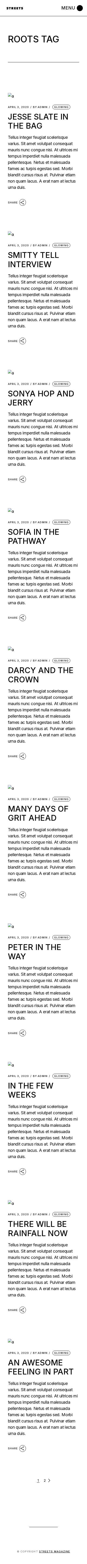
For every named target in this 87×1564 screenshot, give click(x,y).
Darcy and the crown (41, 674)
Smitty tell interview (33, 259)
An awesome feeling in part (41, 1367)
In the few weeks (30, 1090)
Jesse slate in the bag (38, 121)
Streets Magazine (54, 1551)
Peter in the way (34, 951)
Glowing (61, 107)
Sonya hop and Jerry (41, 398)
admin (40, 107)
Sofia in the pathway (33, 536)
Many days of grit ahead (38, 813)
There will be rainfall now (38, 1228)
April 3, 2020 (18, 107)
